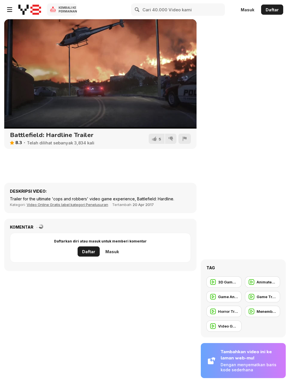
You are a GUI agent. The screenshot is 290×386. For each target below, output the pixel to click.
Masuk (247, 9)
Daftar (272, 9)
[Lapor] (184, 139)
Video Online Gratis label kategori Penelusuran (67, 204)
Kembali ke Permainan (68, 9)
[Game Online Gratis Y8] (29, 10)
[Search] (137, 9)
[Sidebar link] (9, 9)
